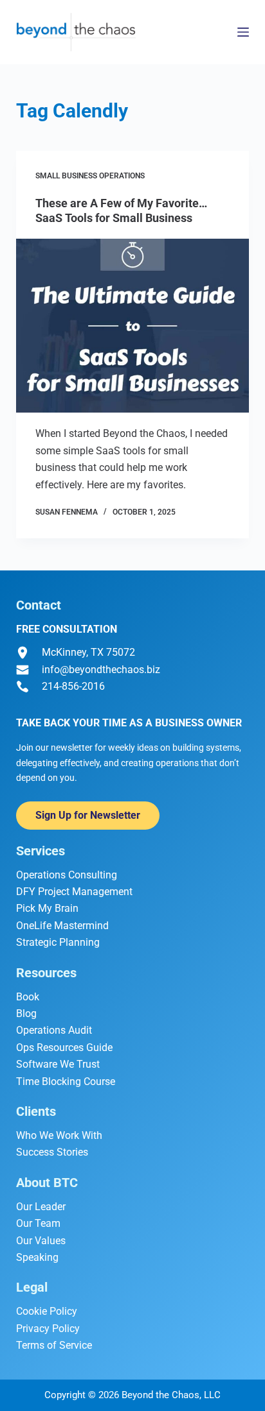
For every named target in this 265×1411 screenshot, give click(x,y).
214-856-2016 (73, 686)
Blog (26, 1013)
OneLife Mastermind (62, 925)
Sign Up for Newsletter (87, 815)
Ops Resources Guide (64, 1047)
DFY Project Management (74, 891)
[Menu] (243, 32)
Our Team (38, 1223)
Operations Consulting (66, 875)
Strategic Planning (58, 942)
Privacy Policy (48, 1328)
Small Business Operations (90, 175)
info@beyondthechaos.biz (101, 669)
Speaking (37, 1257)
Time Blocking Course (65, 1081)
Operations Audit (54, 1030)
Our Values (41, 1241)
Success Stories (52, 1152)
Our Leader (41, 1207)
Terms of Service (54, 1345)
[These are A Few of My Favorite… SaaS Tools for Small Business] (133, 326)
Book (27, 997)
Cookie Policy (46, 1311)
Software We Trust (58, 1064)
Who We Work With (59, 1135)
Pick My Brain (47, 908)
